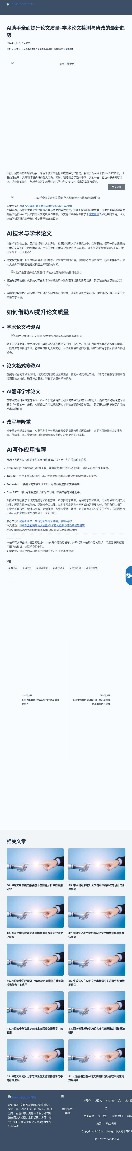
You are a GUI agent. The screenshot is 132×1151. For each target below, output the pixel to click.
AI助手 (13, 568)
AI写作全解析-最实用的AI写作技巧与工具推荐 (45, 206)
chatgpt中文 (113, 1100)
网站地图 (111, 1123)
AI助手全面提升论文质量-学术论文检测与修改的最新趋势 (52, 525)
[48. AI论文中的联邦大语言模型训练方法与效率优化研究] (35, 912)
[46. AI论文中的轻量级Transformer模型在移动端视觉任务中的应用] (35, 960)
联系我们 (117, 1116)
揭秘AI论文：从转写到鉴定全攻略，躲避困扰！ (46, 521)
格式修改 (58, 568)
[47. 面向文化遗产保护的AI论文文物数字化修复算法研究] (96, 912)
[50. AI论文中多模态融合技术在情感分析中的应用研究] (35, 864)
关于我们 (103, 1116)
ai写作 (87, 1100)
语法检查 (91, 568)
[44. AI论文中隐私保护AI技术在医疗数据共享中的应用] (35, 1007)
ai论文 (27, 43)
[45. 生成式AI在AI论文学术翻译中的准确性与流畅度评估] (96, 960)
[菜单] (124, 7)
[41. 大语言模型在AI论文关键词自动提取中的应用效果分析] (96, 1055)
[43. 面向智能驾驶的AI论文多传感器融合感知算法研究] (96, 1007)
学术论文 (42, 568)
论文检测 (94, 214)
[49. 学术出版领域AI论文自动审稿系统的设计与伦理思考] (96, 864)
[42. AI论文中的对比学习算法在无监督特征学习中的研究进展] (35, 1055)
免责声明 (89, 1116)
